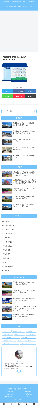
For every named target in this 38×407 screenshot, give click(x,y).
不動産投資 (28, 391)
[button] (30, 96)
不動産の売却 (28, 394)
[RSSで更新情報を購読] (20, 371)
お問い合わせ (19, 399)
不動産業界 (10, 391)
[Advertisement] (19, 32)
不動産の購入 (10, 394)
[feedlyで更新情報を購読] (18, 371)
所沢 (28, 396)
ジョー (19, 361)
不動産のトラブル (10, 396)
